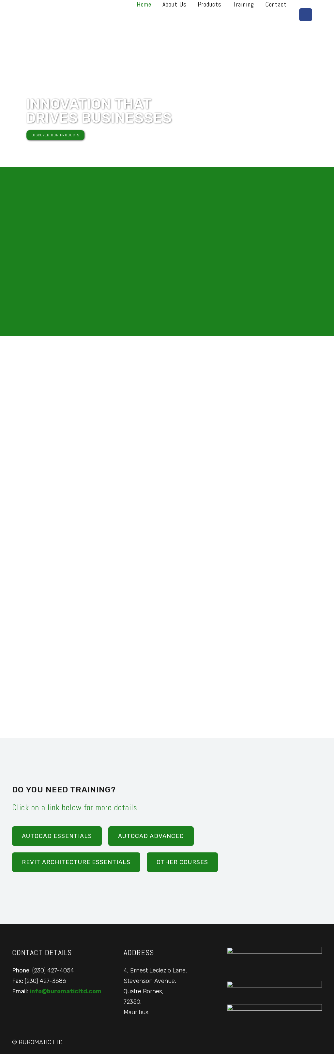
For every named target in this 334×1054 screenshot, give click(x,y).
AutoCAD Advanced (151, 836)
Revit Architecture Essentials (76, 862)
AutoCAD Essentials (57, 836)
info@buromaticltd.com (65, 991)
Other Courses (182, 862)
